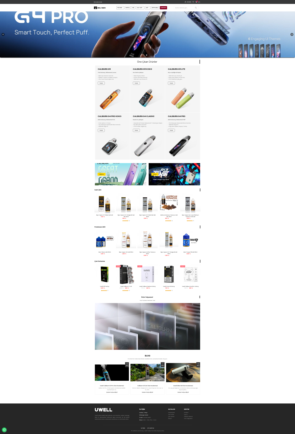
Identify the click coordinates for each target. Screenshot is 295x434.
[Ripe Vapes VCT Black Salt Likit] (104, 203)
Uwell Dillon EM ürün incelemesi (183, 385)
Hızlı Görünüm (111, 198)
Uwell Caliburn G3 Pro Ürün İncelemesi (112, 385)
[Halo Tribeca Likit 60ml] (104, 240)
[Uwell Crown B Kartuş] (169, 274)
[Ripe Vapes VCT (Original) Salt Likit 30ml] (126, 203)
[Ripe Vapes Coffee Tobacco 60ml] (147, 240)
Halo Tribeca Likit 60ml (104, 252)
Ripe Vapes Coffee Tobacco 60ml (147, 252)
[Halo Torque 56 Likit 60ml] (190, 240)
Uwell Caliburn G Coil (126, 286)
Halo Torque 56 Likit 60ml (190, 252)
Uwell (145, 430)
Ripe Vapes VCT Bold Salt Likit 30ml (147, 215)
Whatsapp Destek (143, 415)
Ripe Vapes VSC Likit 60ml (126, 252)
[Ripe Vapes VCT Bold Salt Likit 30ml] (147, 203)
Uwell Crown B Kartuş (169, 286)
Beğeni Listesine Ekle (111, 195)
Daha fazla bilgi (111, 392)
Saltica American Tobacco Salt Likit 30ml (169, 215)
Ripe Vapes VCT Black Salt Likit (104, 215)
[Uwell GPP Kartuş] (104, 274)
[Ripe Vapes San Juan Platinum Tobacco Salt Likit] (190, 203)
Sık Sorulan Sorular (98, 2)
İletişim (143, 428)
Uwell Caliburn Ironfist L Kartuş (190, 286)
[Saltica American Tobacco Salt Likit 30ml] (169, 203)
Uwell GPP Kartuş (104, 286)
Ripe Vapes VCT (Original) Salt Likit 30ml (126, 215)
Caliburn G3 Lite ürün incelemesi (147, 385)
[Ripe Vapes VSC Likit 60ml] (126, 240)
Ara (195, 8)
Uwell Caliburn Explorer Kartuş (147, 286)
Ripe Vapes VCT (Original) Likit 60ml (169, 252)
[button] (101, 83)
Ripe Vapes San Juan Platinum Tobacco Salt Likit (190, 215)
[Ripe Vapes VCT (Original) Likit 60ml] (169, 240)
